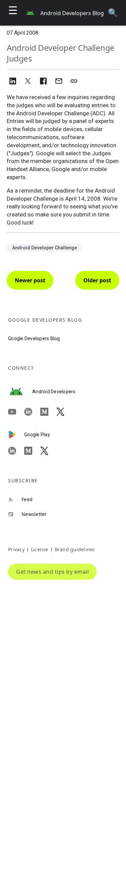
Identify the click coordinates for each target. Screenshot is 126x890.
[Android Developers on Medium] (48, 412)
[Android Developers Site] (20, 391)
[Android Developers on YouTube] (16, 412)
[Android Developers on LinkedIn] (32, 412)
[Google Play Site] (16, 435)
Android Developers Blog (72, 13)
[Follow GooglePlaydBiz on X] (48, 451)
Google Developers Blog (34, 338)
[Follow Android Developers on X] (64, 412)
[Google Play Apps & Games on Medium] (32, 451)
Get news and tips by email (52, 571)
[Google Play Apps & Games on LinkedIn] (16, 451)
